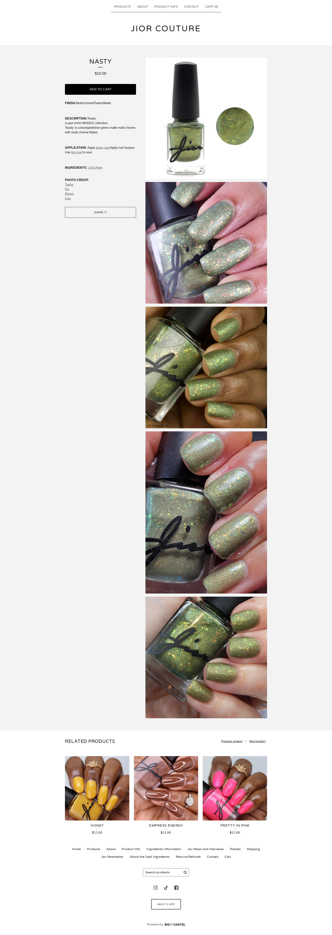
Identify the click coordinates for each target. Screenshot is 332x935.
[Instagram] (155, 887)
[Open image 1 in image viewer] (206, 118)
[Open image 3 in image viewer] (206, 367)
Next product (257, 741)
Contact (191, 6)
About (142, 6)
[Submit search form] (185, 872)
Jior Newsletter (112, 857)
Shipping (253, 849)
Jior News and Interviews (205, 849)
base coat (102, 147)
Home (76, 849)
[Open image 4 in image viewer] (206, 512)
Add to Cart (101, 89)
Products (122, 6)
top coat (76, 152)
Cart (228, 857)
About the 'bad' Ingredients (150, 857)
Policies (235, 849)
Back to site (166, 904)
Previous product (231, 741)
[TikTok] (166, 887)
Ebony (69, 193)
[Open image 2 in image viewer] (206, 243)
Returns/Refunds (188, 857)
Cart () (211, 6)
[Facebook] (176, 887)
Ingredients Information (163, 849)
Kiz (67, 189)
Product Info (166, 6)
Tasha (69, 184)
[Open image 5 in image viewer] (206, 657)
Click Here (95, 167)
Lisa (68, 198)
